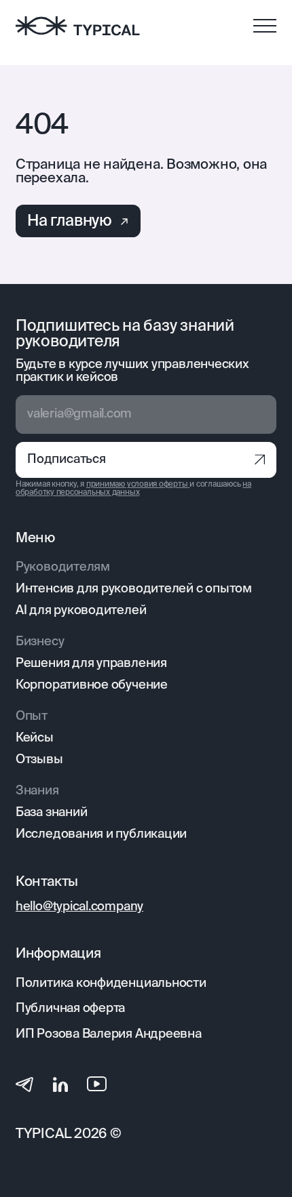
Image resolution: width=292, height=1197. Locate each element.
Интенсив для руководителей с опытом (134, 589)
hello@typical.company (79, 907)
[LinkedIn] (60, 1084)
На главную (69, 221)
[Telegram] (24, 1084)
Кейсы (35, 738)
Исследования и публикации (101, 834)
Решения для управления (91, 663)
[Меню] (264, 26)
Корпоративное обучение (92, 685)
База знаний (51, 813)
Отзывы (39, 760)
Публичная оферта (70, 1008)
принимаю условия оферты (137, 485)
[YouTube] (97, 1084)
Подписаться (66, 459)
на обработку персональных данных (133, 488)
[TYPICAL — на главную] (78, 26)
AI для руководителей (81, 611)
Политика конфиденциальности (111, 983)
